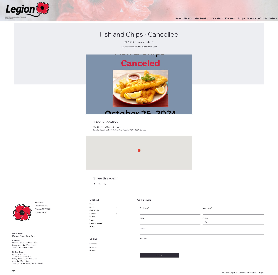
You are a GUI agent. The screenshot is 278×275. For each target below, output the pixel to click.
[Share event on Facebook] (94, 184)
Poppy (91, 220)
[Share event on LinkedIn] (105, 184)
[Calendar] (116, 213)
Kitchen (92, 217)
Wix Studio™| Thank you (255, 273)
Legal (13, 271)
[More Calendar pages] (222, 18)
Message (143, 238)
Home (91, 204)
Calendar (92, 213)
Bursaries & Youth (95, 223)
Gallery (92, 226)
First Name (144, 208)
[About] (116, 207)
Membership (94, 210)
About (91, 207)
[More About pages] (191, 18)
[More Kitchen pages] (234, 18)
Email (142, 218)
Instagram (93, 247)
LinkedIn (92, 250)
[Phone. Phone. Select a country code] (206, 222)
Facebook (93, 244)
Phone (205, 218)
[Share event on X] (100, 184)
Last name (207, 208)
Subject (143, 228)
